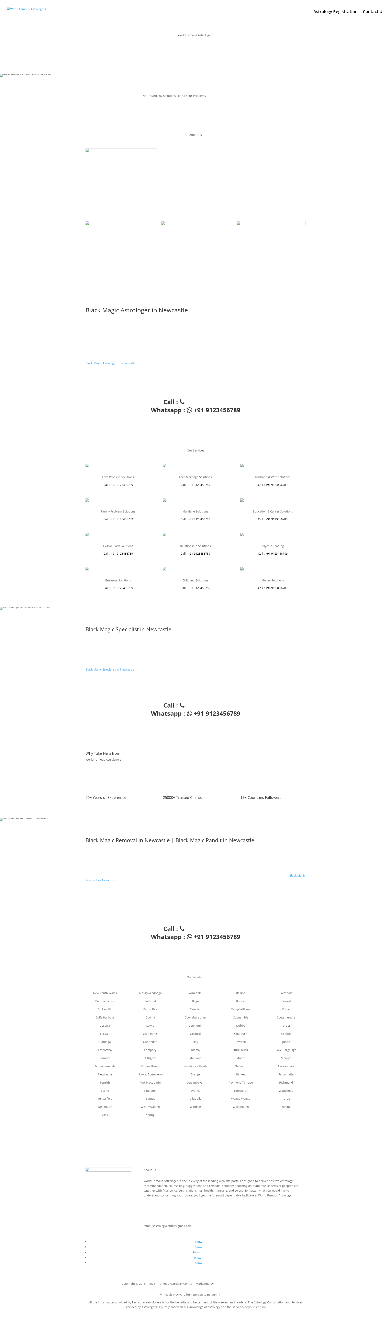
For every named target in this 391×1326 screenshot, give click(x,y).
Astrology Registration (335, 12)
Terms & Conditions (234, 1295)
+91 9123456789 (97, 55)
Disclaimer (150, 1295)
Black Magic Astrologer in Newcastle (110, 363)
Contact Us (373, 12)
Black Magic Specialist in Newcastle (110, 669)
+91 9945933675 (258, 1284)
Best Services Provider (231, 1284)
